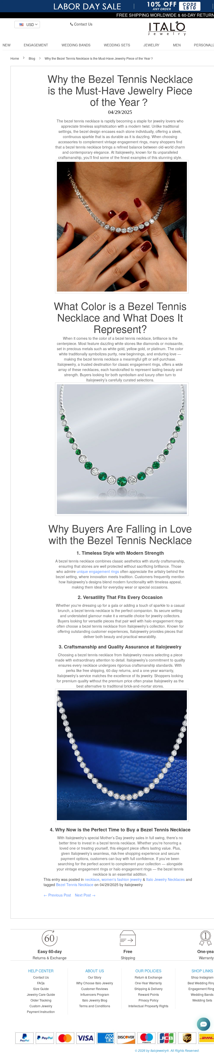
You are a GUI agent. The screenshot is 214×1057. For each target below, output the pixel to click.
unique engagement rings (98, 571)
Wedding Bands (202, 994)
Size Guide (41, 988)
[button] (27, 24)
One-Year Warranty (148, 983)
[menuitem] (6, 45)
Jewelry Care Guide (41, 994)
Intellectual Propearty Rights (148, 1006)
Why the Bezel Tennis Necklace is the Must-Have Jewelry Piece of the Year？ (120, 90)
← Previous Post (57, 895)
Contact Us (82, 24)
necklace (92, 879)
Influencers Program (94, 994)
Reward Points (148, 994)
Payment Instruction (41, 1011)
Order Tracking (41, 1000)
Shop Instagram (202, 977)
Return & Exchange (148, 977)
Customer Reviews (94, 988)
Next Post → (85, 895)
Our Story (94, 977)
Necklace (78, 317)
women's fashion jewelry (122, 879)
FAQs (41, 983)
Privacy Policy (148, 1000)
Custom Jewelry (40, 1006)
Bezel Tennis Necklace (74, 884)
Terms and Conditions (94, 1006)
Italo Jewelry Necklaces (165, 879)
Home (15, 58)
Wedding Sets (202, 1000)
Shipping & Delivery (148, 988)
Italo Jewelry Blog (94, 1000)
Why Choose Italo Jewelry (94, 983)
